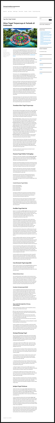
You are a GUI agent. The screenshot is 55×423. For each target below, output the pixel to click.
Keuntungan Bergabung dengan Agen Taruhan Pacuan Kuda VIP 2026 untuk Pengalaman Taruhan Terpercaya (45, 32)
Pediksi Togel (15, 11)
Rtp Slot (30, 11)
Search (40, 18)
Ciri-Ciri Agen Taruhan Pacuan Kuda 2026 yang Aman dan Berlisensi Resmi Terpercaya (45, 40)
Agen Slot (5, 11)
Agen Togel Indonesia (6, 52)
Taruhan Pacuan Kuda (36, 11)
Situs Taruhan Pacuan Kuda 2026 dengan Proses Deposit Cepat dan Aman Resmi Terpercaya (46, 38)
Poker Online (21, 11)
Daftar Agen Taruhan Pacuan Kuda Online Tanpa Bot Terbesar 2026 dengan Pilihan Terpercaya (46, 35)
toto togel (41, 69)
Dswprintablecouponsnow (11, 6)
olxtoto (41, 60)
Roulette (25, 11)
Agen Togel (10, 11)
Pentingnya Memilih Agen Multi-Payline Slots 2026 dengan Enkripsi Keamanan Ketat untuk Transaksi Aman (45, 43)
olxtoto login (41, 64)
